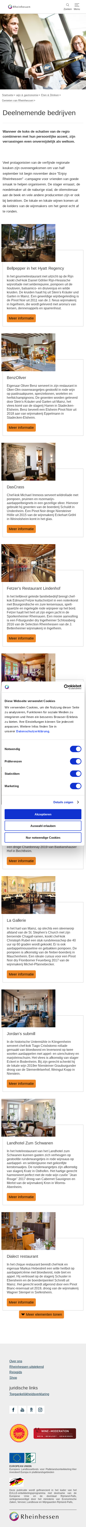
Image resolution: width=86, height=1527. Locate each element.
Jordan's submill (21, 1033)
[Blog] (31, 1410)
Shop (13, 1377)
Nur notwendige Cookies (43, 837)
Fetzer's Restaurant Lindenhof (33, 588)
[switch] (75, 761)
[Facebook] (13, 1410)
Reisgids (15, 1372)
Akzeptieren (43, 814)
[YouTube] (22, 1410)
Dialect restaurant (22, 1256)
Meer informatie (21, 318)
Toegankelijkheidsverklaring (29, 1394)
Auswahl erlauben (43, 826)
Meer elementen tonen (44, 1314)
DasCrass (15, 487)
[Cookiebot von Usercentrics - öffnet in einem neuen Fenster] (63, 687)
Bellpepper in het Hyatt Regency (35, 268)
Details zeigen (63, 802)
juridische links (23, 1388)
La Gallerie (16, 920)
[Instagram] (40, 1410)
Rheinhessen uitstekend (26, 1366)
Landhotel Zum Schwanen (30, 1143)
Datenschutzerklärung (32, 731)
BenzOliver (16, 377)
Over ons (15, 1361)
